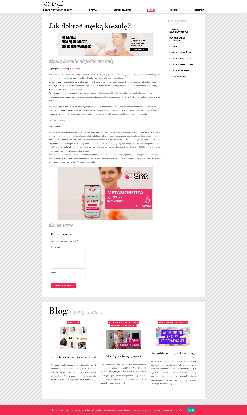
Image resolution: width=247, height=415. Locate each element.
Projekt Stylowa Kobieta (57, 10)
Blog (150, 10)
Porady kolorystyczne (181, 64)
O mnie (174, 10)
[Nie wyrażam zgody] (243, 410)
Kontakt (199, 10)
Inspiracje (175, 46)
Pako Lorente (75, 68)
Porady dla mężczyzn (180, 58)
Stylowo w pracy (178, 76)
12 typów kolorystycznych (179, 30)
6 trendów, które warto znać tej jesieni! (74, 357)
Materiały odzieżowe (180, 52)
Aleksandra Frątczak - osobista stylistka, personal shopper (52, 4)
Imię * (53, 273)
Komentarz (56, 247)
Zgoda (191, 410)
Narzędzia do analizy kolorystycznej (173, 353)
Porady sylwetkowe (180, 70)
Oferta (93, 10)
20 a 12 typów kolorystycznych (123, 356)
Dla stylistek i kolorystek (177, 39)
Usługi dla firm (122, 10)
